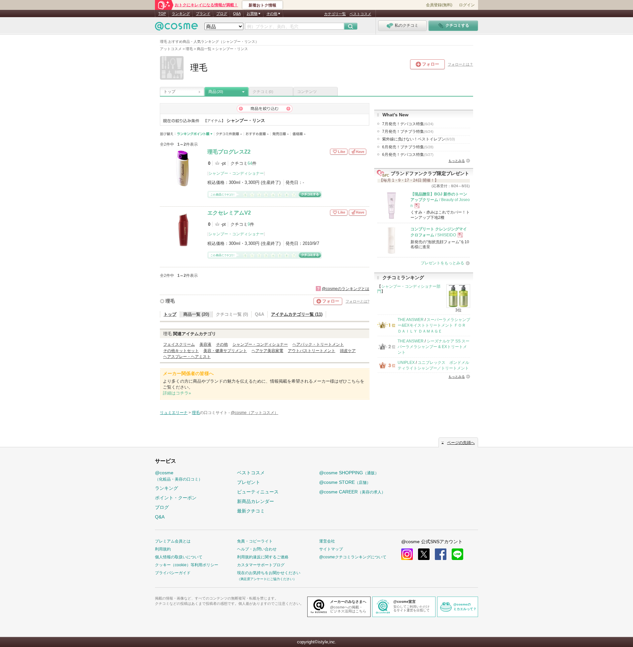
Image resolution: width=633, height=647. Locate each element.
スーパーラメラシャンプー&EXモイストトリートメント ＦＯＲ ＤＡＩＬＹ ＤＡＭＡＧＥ (434, 325)
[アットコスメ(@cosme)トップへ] (176, 27)
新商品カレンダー (255, 501)
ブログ (221, 13)
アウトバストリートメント (311, 350)
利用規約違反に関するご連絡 (262, 557)
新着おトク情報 (262, 5)
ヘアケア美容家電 (267, 350)
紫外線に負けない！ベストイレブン (418, 139)
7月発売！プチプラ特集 (408, 131)
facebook (440, 554)
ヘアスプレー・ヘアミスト (187, 356)
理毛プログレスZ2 (229, 152)
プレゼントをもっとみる (442, 263)
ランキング (181, 13)
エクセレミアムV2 (229, 213)
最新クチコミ (251, 511)
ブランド (203, 13)
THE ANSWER (411, 319)
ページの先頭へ (461, 442)
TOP (162, 13)
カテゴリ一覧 (335, 14)
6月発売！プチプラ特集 (408, 147)
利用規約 (163, 549)
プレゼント (248, 482)
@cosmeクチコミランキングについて (352, 557)
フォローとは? (357, 301)
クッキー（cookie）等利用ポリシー (186, 565)
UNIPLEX (406, 362)
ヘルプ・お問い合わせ (257, 549)
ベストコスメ (360, 14)
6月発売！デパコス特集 (408, 154)
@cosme (178, 476)
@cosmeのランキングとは (345, 288)
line (457, 554)
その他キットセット (181, 350)
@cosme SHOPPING (349, 472)
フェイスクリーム (179, 344)
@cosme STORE (345, 482)
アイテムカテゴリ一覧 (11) (296, 314)
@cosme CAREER (352, 491)
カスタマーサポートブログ (261, 565)
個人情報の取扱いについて (178, 557)
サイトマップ (331, 549)
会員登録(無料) (439, 5)
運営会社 (327, 541)
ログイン (467, 5)
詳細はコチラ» (177, 393)
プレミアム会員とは (173, 541)
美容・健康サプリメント (225, 350)
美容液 (205, 344)
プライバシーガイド (173, 573)
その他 (222, 344)
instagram (407, 554)
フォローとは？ (460, 64)
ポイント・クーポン (175, 497)
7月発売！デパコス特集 (408, 124)
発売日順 (281, 134)
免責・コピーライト (255, 541)
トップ (169, 91)
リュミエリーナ (174, 412)
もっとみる (456, 160)
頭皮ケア (348, 350)
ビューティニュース (258, 491)
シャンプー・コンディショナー (236, 173)
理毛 (170, 301)
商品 (215, 91)
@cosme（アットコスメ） (254, 412)
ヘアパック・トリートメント (318, 344)
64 (250, 163)
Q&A (237, 13)
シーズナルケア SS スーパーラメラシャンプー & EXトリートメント (433, 347)
